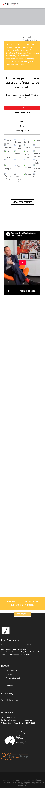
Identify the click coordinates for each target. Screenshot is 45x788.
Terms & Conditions (9, 700)
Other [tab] (22, 126)
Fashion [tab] (22, 108)
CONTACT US (23, 614)
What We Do (11, 670)
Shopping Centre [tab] (22, 130)
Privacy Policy (7, 693)
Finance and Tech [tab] (22, 112)
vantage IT (22, 785)
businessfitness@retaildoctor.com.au (16, 720)
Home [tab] (22, 121)
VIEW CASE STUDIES (22, 202)
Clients (9, 674)
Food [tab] (22, 117)
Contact (9, 685)
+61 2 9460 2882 (8, 717)
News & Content (13, 678)
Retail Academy (12, 682)
